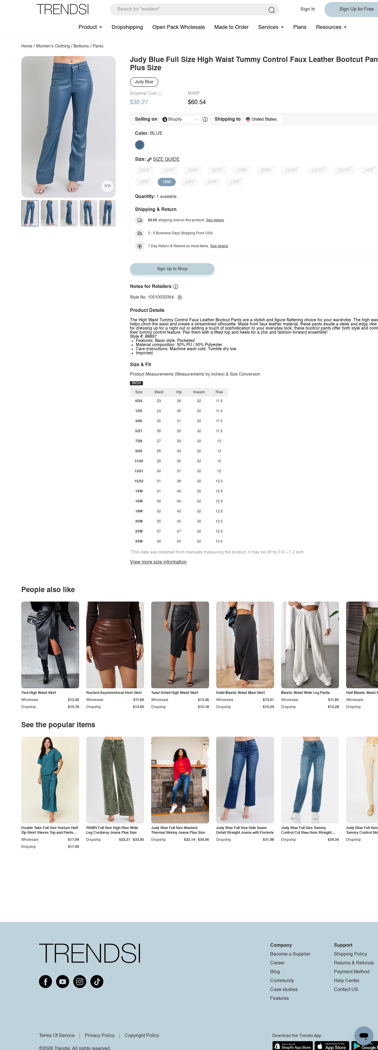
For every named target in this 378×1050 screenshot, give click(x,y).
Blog (275, 972)
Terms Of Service (57, 1035)
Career (277, 963)
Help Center (346, 981)
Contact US (346, 989)
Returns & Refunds (354, 963)
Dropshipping (127, 27)
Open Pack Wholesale (178, 27)
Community (282, 981)
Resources (328, 27)
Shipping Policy (350, 954)
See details (215, 220)
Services (268, 27)
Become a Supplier (290, 954)
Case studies (284, 989)
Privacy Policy (100, 1035)
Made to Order (231, 27)
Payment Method (351, 972)
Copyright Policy (142, 1035)
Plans (300, 27)
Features (279, 998)
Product (88, 27)
